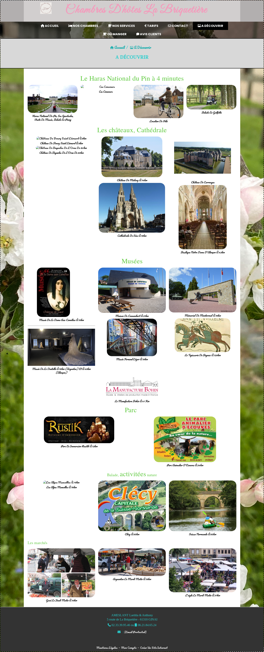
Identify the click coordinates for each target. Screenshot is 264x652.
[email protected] (135, 632)
